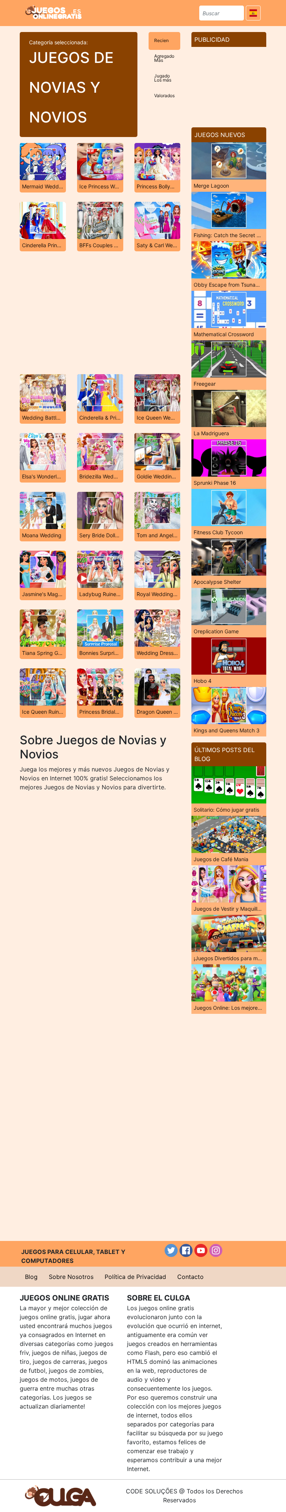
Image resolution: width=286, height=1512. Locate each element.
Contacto (190, 1276)
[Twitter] (171, 1250)
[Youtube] (200, 1250)
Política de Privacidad (135, 1276)
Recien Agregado (164, 44)
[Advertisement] (100, 313)
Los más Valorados (164, 83)
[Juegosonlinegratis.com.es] (53, 12)
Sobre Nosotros (71, 1276)
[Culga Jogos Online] (60, 1495)
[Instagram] (215, 1250)
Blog (31, 1276)
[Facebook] (186, 1250)
